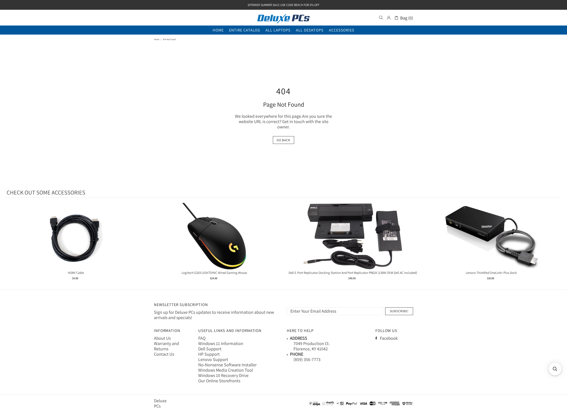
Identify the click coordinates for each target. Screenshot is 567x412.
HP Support (209, 354)
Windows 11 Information (220, 343)
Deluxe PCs (283, 17)
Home (156, 39)
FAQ (202, 338)
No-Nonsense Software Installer (227, 364)
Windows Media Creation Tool (225, 370)
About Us (162, 338)
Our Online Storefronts (219, 380)
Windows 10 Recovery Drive (223, 375)
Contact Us (164, 354)
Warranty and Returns (166, 346)
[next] (555, 244)
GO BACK (283, 140)
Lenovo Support (213, 359)
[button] (555, 369)
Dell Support (209, 348)
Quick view (75, 241)
